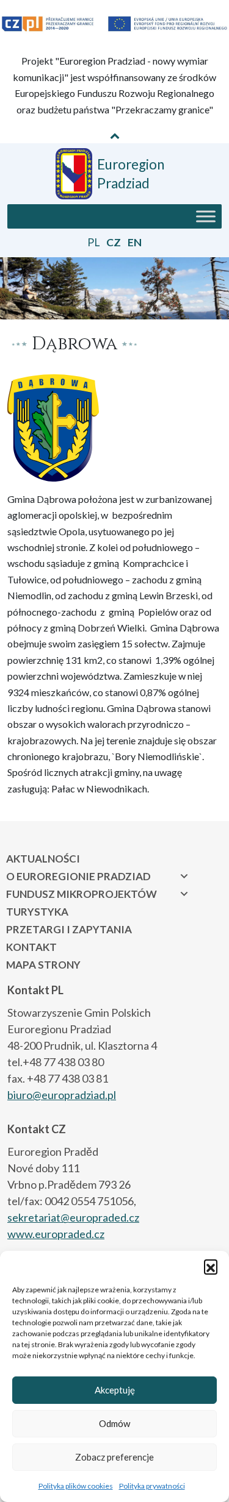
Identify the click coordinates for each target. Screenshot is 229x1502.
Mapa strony (43, 964)
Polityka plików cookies (75, 1485)
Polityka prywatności (152, 1485)
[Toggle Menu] (206, 216)
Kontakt (31, 947)
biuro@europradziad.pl (61, 1095)
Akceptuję (115, 1389)
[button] (211, 1266)
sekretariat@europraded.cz (73, 1217)
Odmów (114, 1423)
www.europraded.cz (55, 1233)
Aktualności (43, 858)
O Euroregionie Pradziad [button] (78, 876)
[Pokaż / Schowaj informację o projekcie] (115, 135)
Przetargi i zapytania (69, 929)
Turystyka (37, 911)
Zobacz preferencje (114, 1456)
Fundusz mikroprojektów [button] (81, 894)
